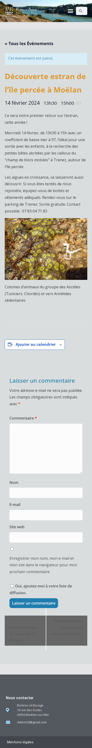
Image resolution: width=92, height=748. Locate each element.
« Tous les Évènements (29, 43)
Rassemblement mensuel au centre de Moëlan (67, 627)
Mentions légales (20, 742)
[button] (70, 11)
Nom (13, 482)
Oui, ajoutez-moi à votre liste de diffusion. (40, 589)
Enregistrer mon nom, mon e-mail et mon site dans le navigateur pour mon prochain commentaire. (43, 565)
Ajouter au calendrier (36, 344)
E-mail (14, 504)
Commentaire (23, 418)
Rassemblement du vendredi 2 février (23, 633)
